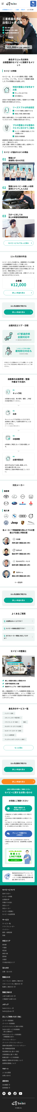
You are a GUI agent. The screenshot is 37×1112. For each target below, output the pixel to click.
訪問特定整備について (9, 1063)
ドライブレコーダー (8, 926)
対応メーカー (6, 908)
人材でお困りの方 (7, 996)
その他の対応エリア (8, 962)
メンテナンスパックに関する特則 (12, 1026)
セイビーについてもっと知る (18, 243)
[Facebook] (15, 1094)
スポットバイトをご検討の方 (11, 984)
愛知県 (4, 956)
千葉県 (4, 947)
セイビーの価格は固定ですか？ (14, 628)
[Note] (4, 1094)
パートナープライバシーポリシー (12, 1042)
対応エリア (5, 905)
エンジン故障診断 (9, 735)
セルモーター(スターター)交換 (13, 731)
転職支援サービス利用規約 (10, 1057)
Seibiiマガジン (7, 1008)
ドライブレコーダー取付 (11, 722)
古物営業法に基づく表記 (10, 1054)
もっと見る (18, 748)
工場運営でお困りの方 (9, 999)
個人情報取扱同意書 (8, 1048)
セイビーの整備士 (7, 911)
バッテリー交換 (9, 713)
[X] (9, 1094)
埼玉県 (4, 950)
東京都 (4, 945)
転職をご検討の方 (7, 987)
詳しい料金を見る (18, 293)
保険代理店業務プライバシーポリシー (14, 1045)
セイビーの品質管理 (8, 914)
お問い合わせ (6, 1075)
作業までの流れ (7, 902)
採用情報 (5, 1088)
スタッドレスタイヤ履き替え (12, 718)
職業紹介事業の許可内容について (12, 1060)
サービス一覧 (6, 923)
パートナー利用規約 (8, 1023)
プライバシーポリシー (9, 1040)
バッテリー (5, 929)
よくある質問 (6, 1072)
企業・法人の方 (7, 972)
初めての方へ (6, 893)
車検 (24, 722)
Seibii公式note (7, 1011)
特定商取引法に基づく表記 (10, 1051)
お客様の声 (5, 899)
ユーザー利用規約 (7, 1020)
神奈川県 (5, 953)
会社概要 (5, 1085)
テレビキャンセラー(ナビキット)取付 (14, 739)
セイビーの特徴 (7, 896)
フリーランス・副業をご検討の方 (12, 981)
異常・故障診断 (7, 932)
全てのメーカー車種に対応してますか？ (16, 636)
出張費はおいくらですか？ (13, 621)
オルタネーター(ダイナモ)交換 (13, 726)
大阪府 (4, 959)
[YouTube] (20, 1094)
